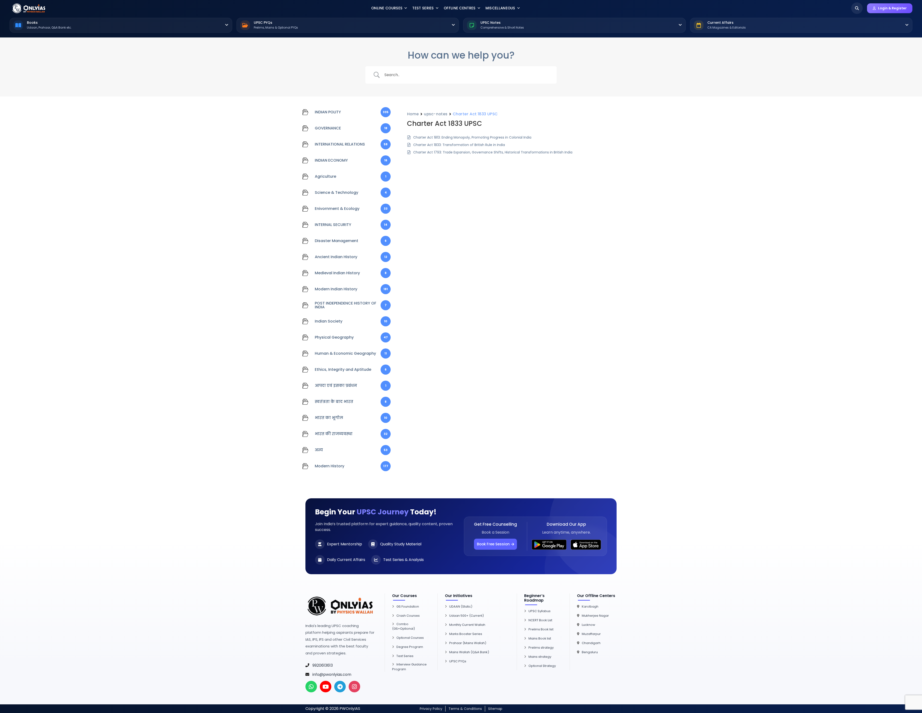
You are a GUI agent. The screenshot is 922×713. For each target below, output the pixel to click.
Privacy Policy (431, 708)
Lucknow (588, 624)
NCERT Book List (540, 620)
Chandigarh (591, 643)
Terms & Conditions (465, 708)
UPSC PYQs (457, 661)
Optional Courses (410, 637)
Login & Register (892, 8)
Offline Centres (460, 8)
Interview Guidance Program (409, 666)
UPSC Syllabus (539, 611)
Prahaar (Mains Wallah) (467, 643)
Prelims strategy (541, 647)
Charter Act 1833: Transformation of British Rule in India (459, 144)
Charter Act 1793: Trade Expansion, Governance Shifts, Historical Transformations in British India (492, 152)
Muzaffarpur (591, 634)
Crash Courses (408, 615)
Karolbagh (590, 606)
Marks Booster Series (465, 634)
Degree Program (409, 647)
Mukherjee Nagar (595, 615)
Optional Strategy (542, 666)
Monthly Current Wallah (467, 624)
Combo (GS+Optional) (403, 626)
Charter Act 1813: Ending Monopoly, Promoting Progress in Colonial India (472, 137)
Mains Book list (539, 638)
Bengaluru (590, 652)
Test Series (423, 8)
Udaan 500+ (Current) (466, 615)
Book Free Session (493, 544)
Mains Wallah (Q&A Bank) (469, 652)
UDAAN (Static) (460, 606)
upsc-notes (436, 114)
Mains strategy (539, 656)
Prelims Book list (540, 629)
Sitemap (495, 708)
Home (413, 114)
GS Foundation (407, 606)
